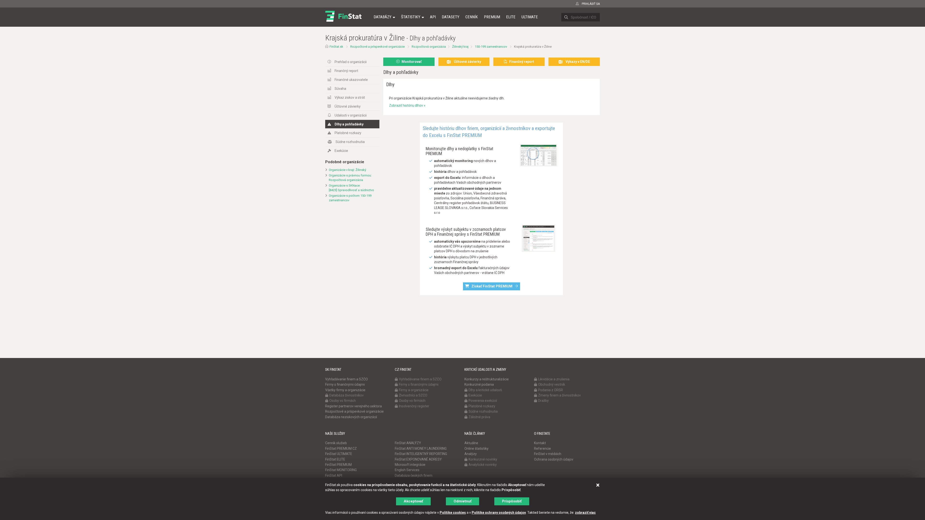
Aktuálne (471, 443)
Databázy (382, 16)
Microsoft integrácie (410, 465)
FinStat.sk (336, 46)
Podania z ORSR (550, 390)
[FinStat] (343, 20)
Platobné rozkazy (348, 133)
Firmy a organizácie (414, 390)
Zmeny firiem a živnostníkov (559, 395)
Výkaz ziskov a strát (350, 97)
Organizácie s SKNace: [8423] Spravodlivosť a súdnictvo (351, 188)
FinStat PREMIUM (338, 465)
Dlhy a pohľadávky (349, 124)
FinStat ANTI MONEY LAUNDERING (421, 448)
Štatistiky (410, 16)
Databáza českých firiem (413, 475)
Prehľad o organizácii (351, 62)
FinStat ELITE (335, 459)
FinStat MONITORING (341, 470)
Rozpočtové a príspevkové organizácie (377, 46)
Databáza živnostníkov (346, 395)
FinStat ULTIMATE (338, 454)
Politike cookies (453, 512)
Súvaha (340, 89)
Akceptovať (413, 501)
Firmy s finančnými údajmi (345, 384)
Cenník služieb (336, 443)
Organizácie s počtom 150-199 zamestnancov (350, 198)
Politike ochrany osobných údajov (499, 512)
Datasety (450, 16)
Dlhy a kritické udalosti (485, 390)
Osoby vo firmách (342, 401)
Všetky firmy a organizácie (345, 390)
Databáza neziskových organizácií (351, 417)
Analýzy (470, 454)
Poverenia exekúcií (483, 401)
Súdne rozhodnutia (350, 142)
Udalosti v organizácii (351, 115)
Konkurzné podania (479, 384)
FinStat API (333, 475)
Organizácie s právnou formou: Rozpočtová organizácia (350, 178)
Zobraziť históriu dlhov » (407, 105)
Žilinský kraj (460, 46)
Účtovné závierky (348, 106)
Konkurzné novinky (483, 459)
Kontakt (540, 443)
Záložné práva (479, 417)
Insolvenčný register (414, 406)
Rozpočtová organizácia (429, 46)
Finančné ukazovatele (351, 80)
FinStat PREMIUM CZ (341, 448)
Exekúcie (341, 151)
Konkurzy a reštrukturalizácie (486, 379)
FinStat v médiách (547, 454)
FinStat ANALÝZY (408, 443)
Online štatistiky (476, 448)
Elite (510, 16)
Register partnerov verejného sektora (353, 406)
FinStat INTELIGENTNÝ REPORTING (421, 454)
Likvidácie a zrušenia (553, 379)
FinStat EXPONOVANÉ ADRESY (418, 459)
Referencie (542, 448)
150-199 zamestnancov (491, 46)
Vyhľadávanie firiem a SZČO (346, 379)
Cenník (471, 16)
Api (433, 16)
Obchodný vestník (551, 384)
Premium (492, 16)
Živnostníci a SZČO (413, 395)
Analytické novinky (483, 465)
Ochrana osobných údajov (553, 459)
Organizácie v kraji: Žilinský (347, 170)
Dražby (543, 401)
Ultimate (530, 16)
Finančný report (346, 71)
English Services (407, 470)
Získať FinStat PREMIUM (491, 286)
